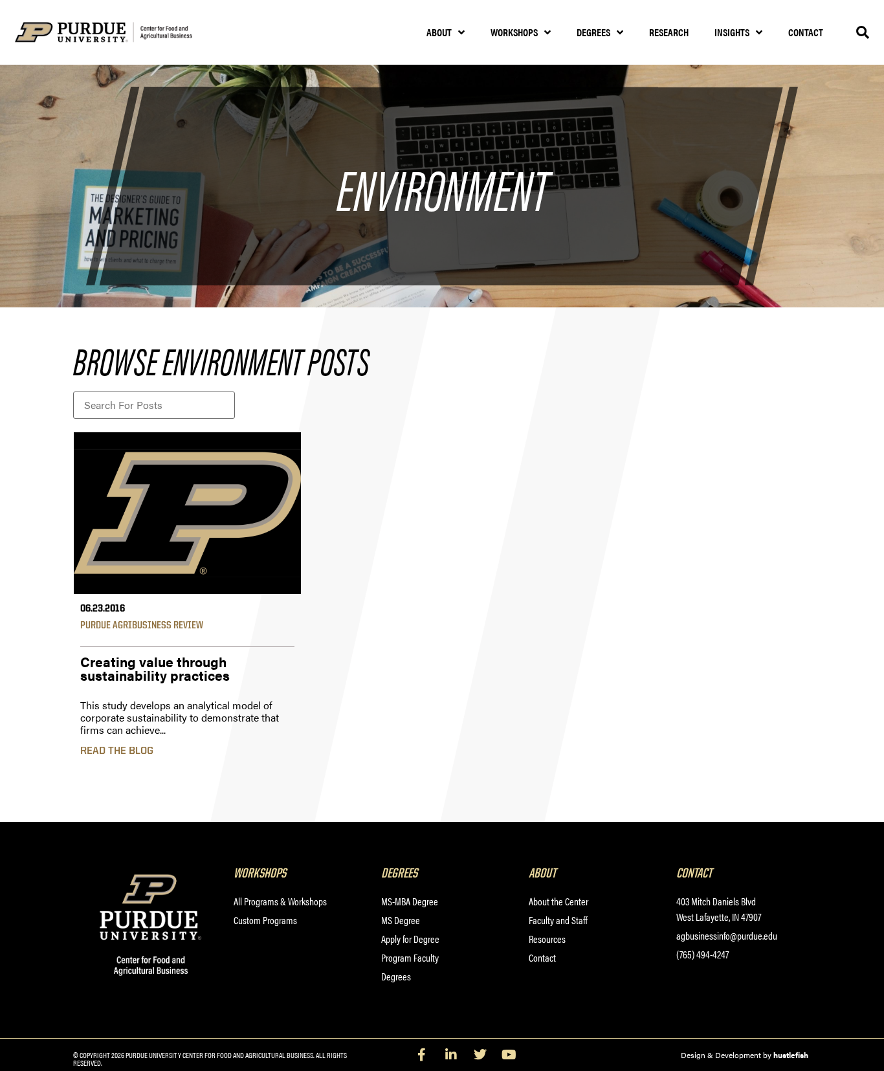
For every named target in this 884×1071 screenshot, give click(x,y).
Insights (731, 32)
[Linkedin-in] (451, 1055)
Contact (805, 32)
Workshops (514, 32)
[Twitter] (480, 1055)
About (439, 32)
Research (669, 32)
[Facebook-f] (422, 1055)
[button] (863, 32)
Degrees (593, 32)
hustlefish (790, 1055)
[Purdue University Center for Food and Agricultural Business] (120, 32)
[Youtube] (509, 1055)
